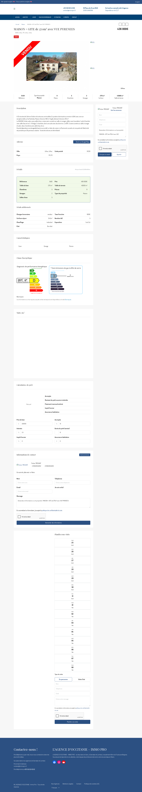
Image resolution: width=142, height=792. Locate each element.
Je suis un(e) (59, 487)
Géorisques (68, 299)
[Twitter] (116, 786)
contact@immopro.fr (69, 10)
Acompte (58, 420)
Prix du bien (21, 420)
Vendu (16, 36)
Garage (46, 246)
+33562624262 (36, 466)
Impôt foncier (21, 437)
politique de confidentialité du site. (52, 510)
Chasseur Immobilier (45, 17)
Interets (19, 428)
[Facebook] (113, 786)
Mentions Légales (68, 784)
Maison (23, 24)
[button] (120, 24)
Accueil (17, 17)
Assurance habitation (62, 437)
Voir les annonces (84, 455)
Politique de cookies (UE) (91, 784)
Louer (34, 17)
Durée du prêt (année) (62, 428)
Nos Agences (55, 784)
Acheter (25, 17)
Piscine (71, 246)
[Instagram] (120, 786)
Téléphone (58, 479)
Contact (74, 17)
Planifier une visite (72, 722)
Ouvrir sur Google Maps (82, 142)
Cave (20, 246)
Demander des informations (53, 523)
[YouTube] (127, 786)
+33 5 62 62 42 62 (69, 8)
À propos (66, 17)
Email (18, 487)
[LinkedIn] (123, 786)
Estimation (57, 17)
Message (20, 496)
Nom (18, 479)
